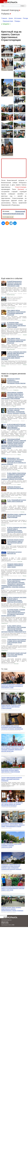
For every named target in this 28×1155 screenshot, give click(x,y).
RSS (13, 924)
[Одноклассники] (7, 223)
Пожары (17, 21)
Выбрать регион (5, 923)
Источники (17, 18)
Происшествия (8, 21)
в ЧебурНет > (6, 24)
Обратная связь (4, 921)
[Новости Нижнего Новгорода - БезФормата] (9, 2)
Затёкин (21, 189)
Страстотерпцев (20, 187)
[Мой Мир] (15, 223)
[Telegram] (11, 223)
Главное (4, 18)
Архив (11, 18)
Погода (25, 18)
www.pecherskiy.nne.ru (8, 156)
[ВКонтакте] (3, 223)
